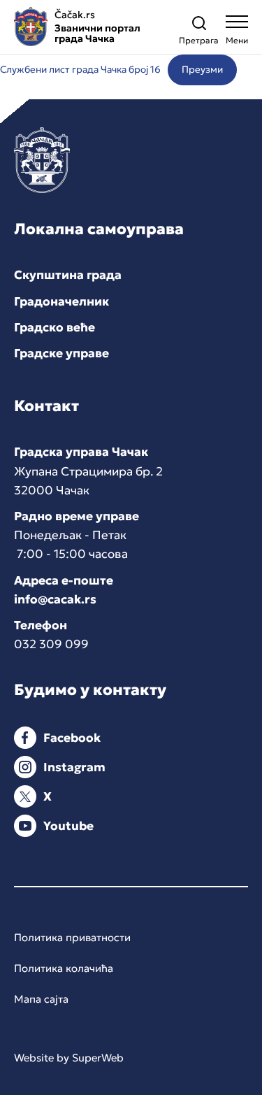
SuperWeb (98, 1057)
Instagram (74, 767)
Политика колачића (63, 968)
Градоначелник (61, 301)
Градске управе (61, 353)
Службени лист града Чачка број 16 (80, 70)
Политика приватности (72, 937)
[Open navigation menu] (237, 33)
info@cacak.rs (55, 599)
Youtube (68, 825)
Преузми (202, 70)
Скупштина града (68, 274)
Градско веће (54, 327)
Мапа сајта (41, 998)
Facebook (72, 737)
